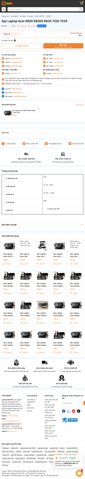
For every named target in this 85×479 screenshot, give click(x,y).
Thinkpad (5, 448)
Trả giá (15, 34)
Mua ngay (63, 46)
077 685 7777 (15, 73)
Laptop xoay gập (72, 451)
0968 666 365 (17, 62)
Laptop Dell (54, 448)
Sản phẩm (14, 16)
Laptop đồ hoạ (41, 455)
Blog (28, 405)
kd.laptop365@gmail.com (10, 421)
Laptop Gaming (29, 455)
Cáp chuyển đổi (49, 451)
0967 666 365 (17, 58)
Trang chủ (5, 16)
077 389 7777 (59, 58)
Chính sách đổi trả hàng (51, 437)
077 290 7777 (59, 66)
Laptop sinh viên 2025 (27, 448)
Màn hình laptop (16, 455)
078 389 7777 (58, 62)
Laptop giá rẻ (20, 458)
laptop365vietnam (20, 96)
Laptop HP (14, 448)
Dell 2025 (41, 458)
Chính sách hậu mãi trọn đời (51, 401)
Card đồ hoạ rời (28, 462)
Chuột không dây (41, 462)
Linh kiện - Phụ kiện (26, 16)
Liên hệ (29, 411)
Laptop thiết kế (72, 448)
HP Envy (5, 465)
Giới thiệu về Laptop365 (31, 401)
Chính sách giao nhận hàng (50, 427)
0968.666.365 (69, 463)
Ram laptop (6, 462)
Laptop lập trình (37, 451)
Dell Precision (31, 458)
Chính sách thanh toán (50, 421)
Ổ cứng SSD (16, 462)
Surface (18, 451)
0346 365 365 (57, 73)
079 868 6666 (17, 66)
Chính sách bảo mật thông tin (50, 416)
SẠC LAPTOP (39, 16)
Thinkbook (60, 451)
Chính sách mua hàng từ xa (50, 411)
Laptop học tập (42, 448)
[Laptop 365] (8, 3)
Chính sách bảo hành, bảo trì (50, 432)
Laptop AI (5, 455)
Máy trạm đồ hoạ (8, 451)
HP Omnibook (51, 458)
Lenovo (62, 448)
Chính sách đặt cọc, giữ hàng (50, 406)
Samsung (26, 451)
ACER (48, 16)
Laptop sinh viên (7, 458)
